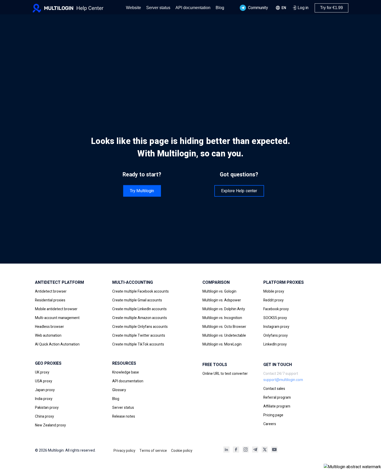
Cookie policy (181, 450)
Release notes (123, 416)
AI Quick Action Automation (57, 344)
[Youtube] (274, 451)
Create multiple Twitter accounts (138, 335)
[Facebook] (236, 451)
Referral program (277, 397)
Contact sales (274, 388)
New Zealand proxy (50, 425)
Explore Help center (239, 191)
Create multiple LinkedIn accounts (139, 309)
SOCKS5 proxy (275, 318)
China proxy (44, 416)
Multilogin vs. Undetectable (224, 335)
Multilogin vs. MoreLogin (222, 344)
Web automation (48, 335)
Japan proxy (45, 390)
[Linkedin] (226, 451)
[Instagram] (245, 451)
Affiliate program (276, 406)
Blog (220, 7)
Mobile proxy (273, 291)
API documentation (192, 7)
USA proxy (43, 381)
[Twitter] (265, 451)
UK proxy (42, 372)
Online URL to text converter (225, 373)
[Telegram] (255, 451)
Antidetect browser (51, 291)
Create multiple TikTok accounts (138, 344)
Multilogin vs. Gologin (219, 291)
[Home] (75, 8)
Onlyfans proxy (275, 335)
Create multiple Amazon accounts (139, 318)
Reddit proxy (273, 300)
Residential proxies (50, 300)
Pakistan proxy (47, 407)
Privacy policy (124, 450)
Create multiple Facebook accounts (140, 291)
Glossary (119, 390)
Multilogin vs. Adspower (221, 300)
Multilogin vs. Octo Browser (224, 326)
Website (133, 7)
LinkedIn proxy (275, 344)
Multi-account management (57, 318)
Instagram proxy (276, 326)
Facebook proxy (276, 309)
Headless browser (49, 326)
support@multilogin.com (283, 380)
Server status (158, 7)
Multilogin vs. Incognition (222, 318)
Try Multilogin (142, 191)
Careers (269, 424)
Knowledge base (125, 372)
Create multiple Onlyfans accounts (140, 326)
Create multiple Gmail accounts (137, 300)
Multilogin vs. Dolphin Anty (223, 309)
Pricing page (273, 415)
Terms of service (153, 450)
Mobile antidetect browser (56, 309)
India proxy (43, 399)
